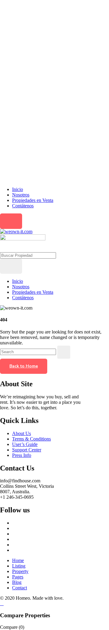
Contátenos (23, 205)
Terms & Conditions (31, 438)
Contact (19, 587)
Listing (18, 565)
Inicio (17, 189)
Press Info (21, 455)
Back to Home (23, 366)
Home (18, 560)
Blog (16, 582)
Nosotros (20, 194)
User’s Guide (25, 444)
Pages (17, 576)
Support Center (26, 449)
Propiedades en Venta (32, 200)
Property (20, 571)
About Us (21, 433)
